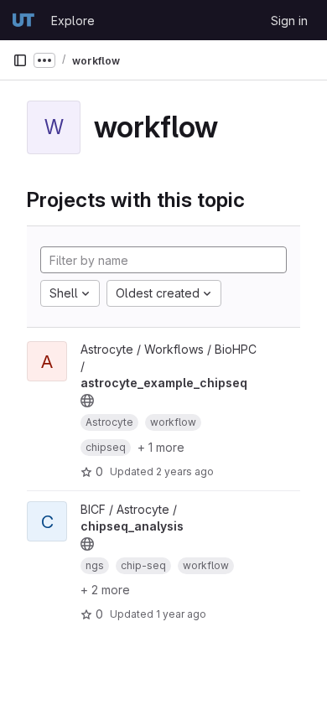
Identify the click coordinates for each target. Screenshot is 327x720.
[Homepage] (23, 20)
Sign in (289, 20)
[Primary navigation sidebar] (20, 60)
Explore (73, 20)
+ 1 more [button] (161, 447)
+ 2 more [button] (105, 590)
